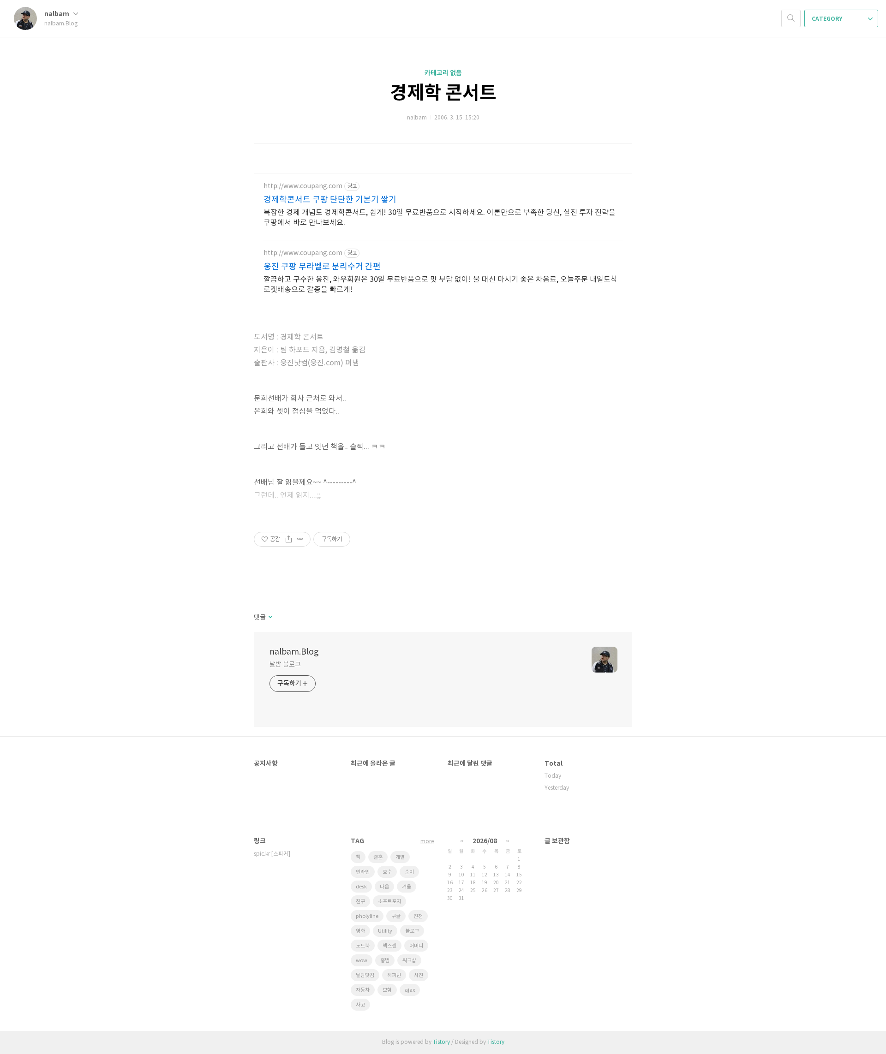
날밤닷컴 (365, 975)
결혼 (378, 857)
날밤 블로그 (284, 664)
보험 (387, 990)
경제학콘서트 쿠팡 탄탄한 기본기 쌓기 (329, 200)
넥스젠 (389, 946)
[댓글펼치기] (269, 617)
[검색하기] (791, 18)
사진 (418, 975)
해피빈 (394, 975)
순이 (409, 872)
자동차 (363, 990)
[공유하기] (288, 539)
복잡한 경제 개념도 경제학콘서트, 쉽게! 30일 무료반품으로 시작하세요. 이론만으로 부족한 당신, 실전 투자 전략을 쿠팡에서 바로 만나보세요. (439, 217)
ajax (410, 990)
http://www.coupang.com (302, 186)
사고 (360, 1005)
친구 (360, 902)
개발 (400, 857)
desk (361, 887)
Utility (385, 931)
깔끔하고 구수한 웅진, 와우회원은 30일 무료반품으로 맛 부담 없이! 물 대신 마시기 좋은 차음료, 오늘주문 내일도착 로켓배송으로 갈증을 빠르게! (440, 284)
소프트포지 (389, 902)
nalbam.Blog (294, 652)
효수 (387, 872)
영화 (360, 931)
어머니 (416, 946)
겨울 (406, 887)
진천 (418, 916)
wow (361, 961)
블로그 (412, 931)
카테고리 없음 (443, 73)
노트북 (363, 946)
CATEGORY (828, 19)
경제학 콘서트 (443, 93)
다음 (384, 887)
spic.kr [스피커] (272, 854)
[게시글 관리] (300, 539)
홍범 (384, 961)
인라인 (363, 872)
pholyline (367, 916)
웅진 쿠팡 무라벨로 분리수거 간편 (322, 267)
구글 (396, 916)
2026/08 (485, 841)
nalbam (57, 14)
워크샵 (409, 961)
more (427, 842)
